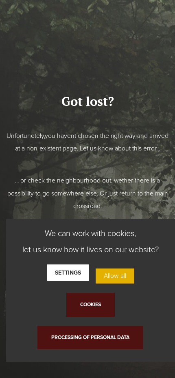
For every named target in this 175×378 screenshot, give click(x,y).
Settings (68, 272)
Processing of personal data (90, 337)
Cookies (90, 304)
